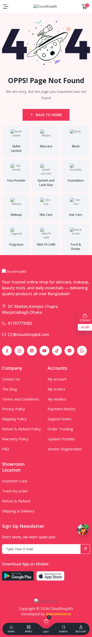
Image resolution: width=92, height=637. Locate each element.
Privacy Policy (13, 408)
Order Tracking (60, 428)
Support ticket (59, 418)
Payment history (62, 408)
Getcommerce (58, 613)
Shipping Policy (14, 418)
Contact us (11, 379)
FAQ (5, 448)
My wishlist (57, 399)
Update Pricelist (61, 438)
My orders (56, 389)
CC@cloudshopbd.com (28, 334)
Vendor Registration (65, 448)
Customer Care (14, 480)
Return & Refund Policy (21, 428)
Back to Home (49, 114)
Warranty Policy (15, 438)
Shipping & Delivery (18, 510)
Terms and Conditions (20, 399)
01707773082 (20, 323)
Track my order (15, 490)
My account (57, 379)
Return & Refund (16, 500)
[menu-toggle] (5, 6)
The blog (9, 389)
